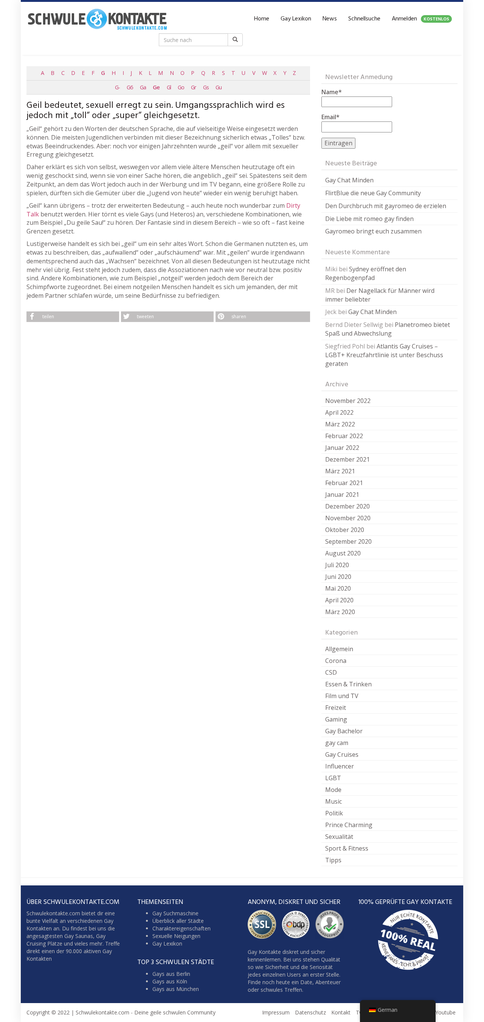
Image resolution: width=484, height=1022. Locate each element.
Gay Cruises (341, 754)
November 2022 (348, 401)
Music (333, 801)
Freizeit (335, 707)
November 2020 (348, 518)
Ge (156, 87)
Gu (219, 87)
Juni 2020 (338, 576)
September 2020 (348, 541)
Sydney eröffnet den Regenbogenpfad (365, 273)
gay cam (336, 743)
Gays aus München (175, 988)
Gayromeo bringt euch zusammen (373, 231)
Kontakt (341, 1012)
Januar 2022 (342, 447)
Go (181, 87)
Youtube (445, 1012)
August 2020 (343, 553)
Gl (169, 87)
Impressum (276, 1012)
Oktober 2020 (344, 530)
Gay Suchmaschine (175, 913)
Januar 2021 (342, 494)
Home (261, 19)
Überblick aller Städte (178, 920)
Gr (193, 87)
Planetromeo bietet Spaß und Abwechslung (387, 329)
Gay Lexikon (296, 19)
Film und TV (341, 696)
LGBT (333, 778)
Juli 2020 (337, 565)
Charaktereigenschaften (181, 928)
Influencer (339, 766)
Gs (206, 87)
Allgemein (339, 649)
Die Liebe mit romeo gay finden (369, 219)
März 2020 (340, 612)
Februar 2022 (344, 436)
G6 (130, 87)
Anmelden (420, 19)
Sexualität (339, 836)
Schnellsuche (364, 19)
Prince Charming (348, 825)
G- (117, 87)
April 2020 (339, 600)
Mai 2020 (338, 588)
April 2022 (339, 412)
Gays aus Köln (169, 981)
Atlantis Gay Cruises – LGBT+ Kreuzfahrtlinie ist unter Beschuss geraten (384, 355)
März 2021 (340, 471)
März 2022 (340, 424)
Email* (330, 117)
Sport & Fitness (346, 848)
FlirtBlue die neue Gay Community (373, 193)
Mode (333, 790)
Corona (335, 660)
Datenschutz (310, 1012)
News (330, 19)
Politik (334, 813)
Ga (143, 87)
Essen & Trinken (348, 684)
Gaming (336, 719)
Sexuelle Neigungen (176, 936)
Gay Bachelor (344, 731)
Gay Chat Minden (349, 180)
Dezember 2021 (347, 459)
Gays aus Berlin (171, 973)
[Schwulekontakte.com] (97, 19)
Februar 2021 (344, 483)
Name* (331, 92)
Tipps (333, 860)
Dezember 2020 (347, 506)
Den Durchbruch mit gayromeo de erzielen (385, 206)
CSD (331, 672)
